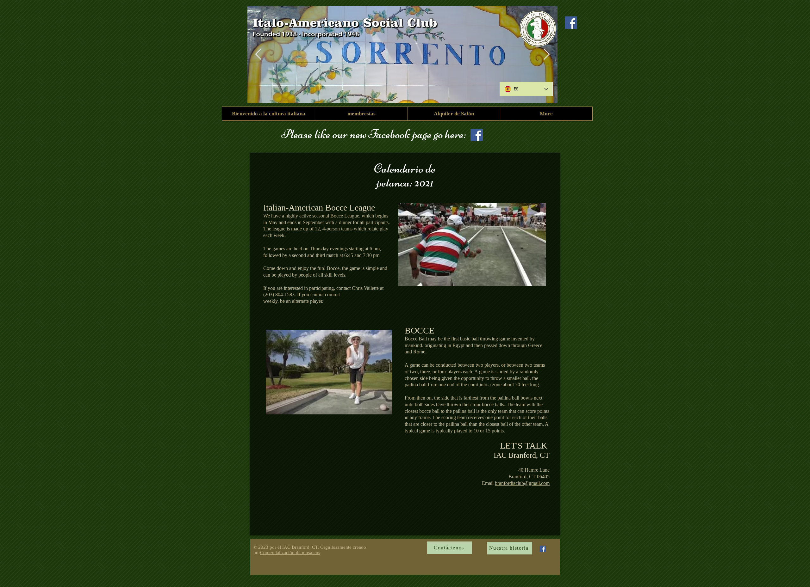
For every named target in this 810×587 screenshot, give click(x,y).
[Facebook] (571, 22)
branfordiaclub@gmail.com (522, 483)
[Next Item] (546, 54)
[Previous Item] (258, 54)
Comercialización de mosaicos (290, 552)
